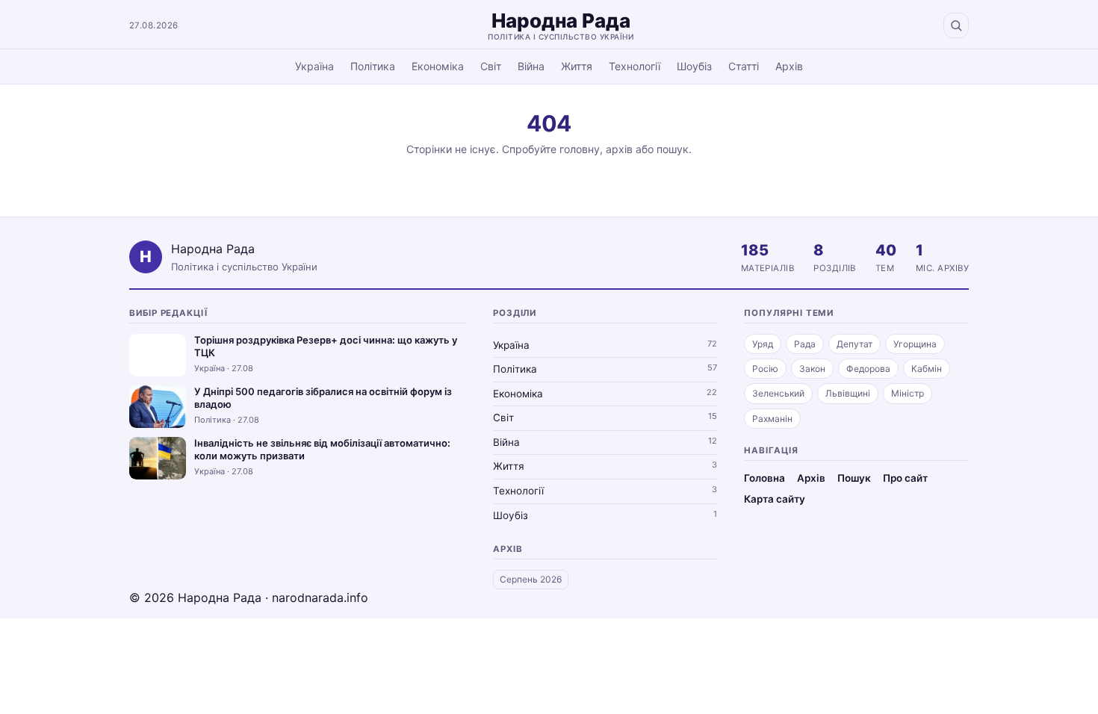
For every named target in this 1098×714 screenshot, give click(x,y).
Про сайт (905, 478)
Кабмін (926, 368)
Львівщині (847, 393)
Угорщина (915, 344)
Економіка (438, 66)
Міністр (907, 393)
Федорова (868, 368)
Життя (576, 66)
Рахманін (772, 418)
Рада (805, 344)
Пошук (854, 478)
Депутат (854, 344)
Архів (789, 66)
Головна (764, 478)
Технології (634, 66)
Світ (490, 66)
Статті (743, 66)
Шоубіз (694, 66)
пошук (673, 149)
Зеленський (778, 393)
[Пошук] (956, 25)
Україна (314, 66)
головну (579, 149)
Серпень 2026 (531, 579)
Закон (812, 368)
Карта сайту (774, 499)
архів (619, 149)
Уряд (762, 344)
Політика (372, 66)
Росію (765, 368)
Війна (531, 66)
